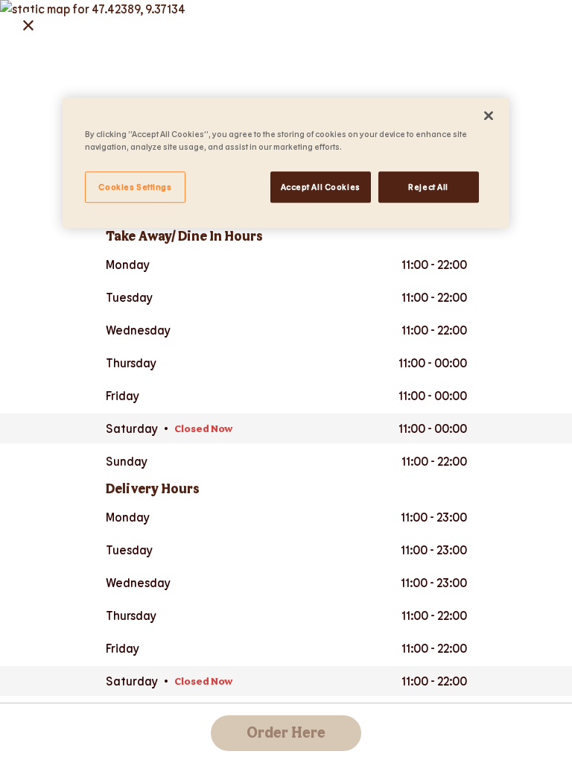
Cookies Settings (134, 186)
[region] (286, 163)
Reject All (428, 186)
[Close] (488, 115)
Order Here (286, 733)
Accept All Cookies (320, 186)
